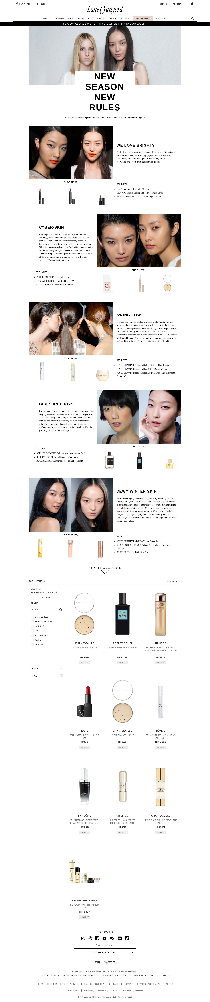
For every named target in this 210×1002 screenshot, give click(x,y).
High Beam (52, 277)
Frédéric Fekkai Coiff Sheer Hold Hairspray (144, 365)
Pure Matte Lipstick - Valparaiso (134, 189)
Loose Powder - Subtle (55, 285)
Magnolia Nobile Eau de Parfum (59, 461)
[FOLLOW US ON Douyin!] (126, 938)
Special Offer (142, 18)
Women (59, 18)
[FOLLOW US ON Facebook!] (97, 938)
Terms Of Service (73, 990)
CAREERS (169, 984)
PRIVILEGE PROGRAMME (148, 984)
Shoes (80, 18)
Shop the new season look (105, 568)
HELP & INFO (43, 984)
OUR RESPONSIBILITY (94, 984)
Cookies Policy (102, 990)
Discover (160, 18)
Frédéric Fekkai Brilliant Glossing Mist (142, 369)
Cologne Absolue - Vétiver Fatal (60, 453)
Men (70, 18)
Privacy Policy (88, 990)
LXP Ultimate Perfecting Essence (134, 552)
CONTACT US (59, 984)
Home (112, 18)
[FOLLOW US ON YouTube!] (104, 938)
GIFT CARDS (114, 984)
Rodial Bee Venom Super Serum (139, 541)
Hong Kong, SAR (104, 952)
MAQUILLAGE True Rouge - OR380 (139, 196)
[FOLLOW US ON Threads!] (90, 938)
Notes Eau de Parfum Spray (57, 457)
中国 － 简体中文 (105, 962)
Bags (90, 18)
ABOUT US (75, 984)
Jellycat (125, 18)
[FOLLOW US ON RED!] (119, 938)
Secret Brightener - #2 (55, 281)
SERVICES (128, 984)
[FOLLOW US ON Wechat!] (112, 938)
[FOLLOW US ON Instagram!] (83, 938)
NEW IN (47, 18)
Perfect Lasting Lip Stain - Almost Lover (140, 193)
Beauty (101, 18)
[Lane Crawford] (105, 14)
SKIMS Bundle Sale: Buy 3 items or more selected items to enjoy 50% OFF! (105, 24)
